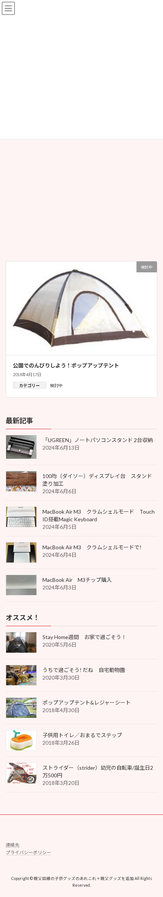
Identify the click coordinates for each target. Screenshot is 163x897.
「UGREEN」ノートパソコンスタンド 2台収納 (97, 440)
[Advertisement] (81, 165)
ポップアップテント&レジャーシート (86, 702)
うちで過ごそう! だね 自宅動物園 (83, 669)
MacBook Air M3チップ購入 (77, 580)
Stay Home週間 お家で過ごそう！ (84, 637)
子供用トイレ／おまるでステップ (82, 735)
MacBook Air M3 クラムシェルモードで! (94, 547)
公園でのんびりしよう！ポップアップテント (66, 365)
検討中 (56, 385)
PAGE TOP (151, 862)
